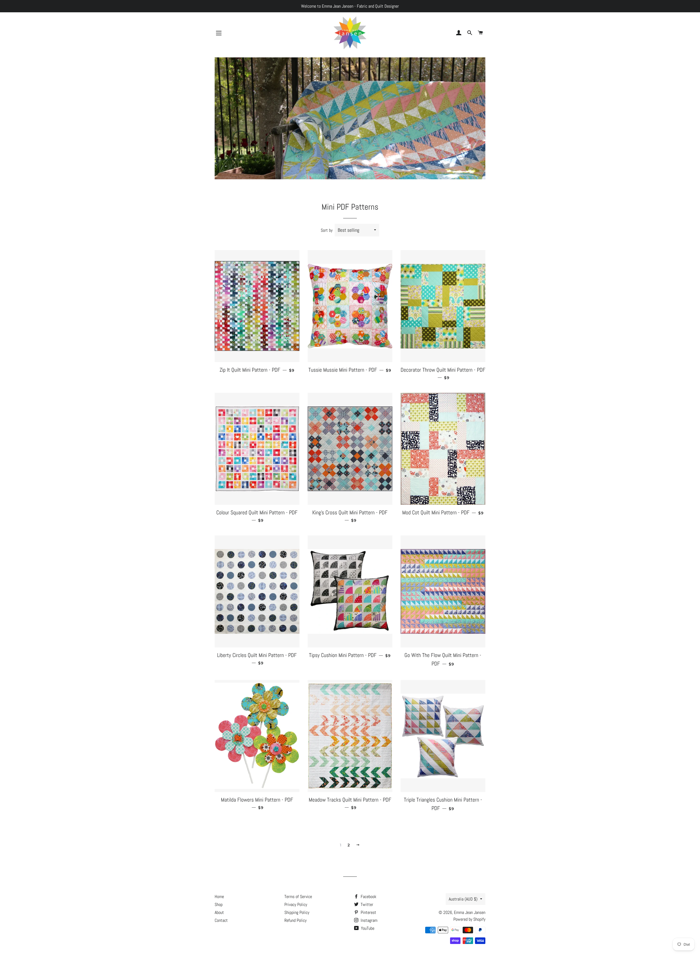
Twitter (366, 904)
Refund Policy (295, 920)
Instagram (368, 920)
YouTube (367, 928)
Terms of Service (298, 896)
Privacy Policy (295, 904)
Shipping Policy (296, 912)
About (219, 912)
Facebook (368, 896)
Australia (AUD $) (463, 899)
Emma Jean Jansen (469, 912)
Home (219, 896)
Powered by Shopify (469, 919)
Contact (221, 920)
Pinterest (368, 912)
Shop (219, 904)
